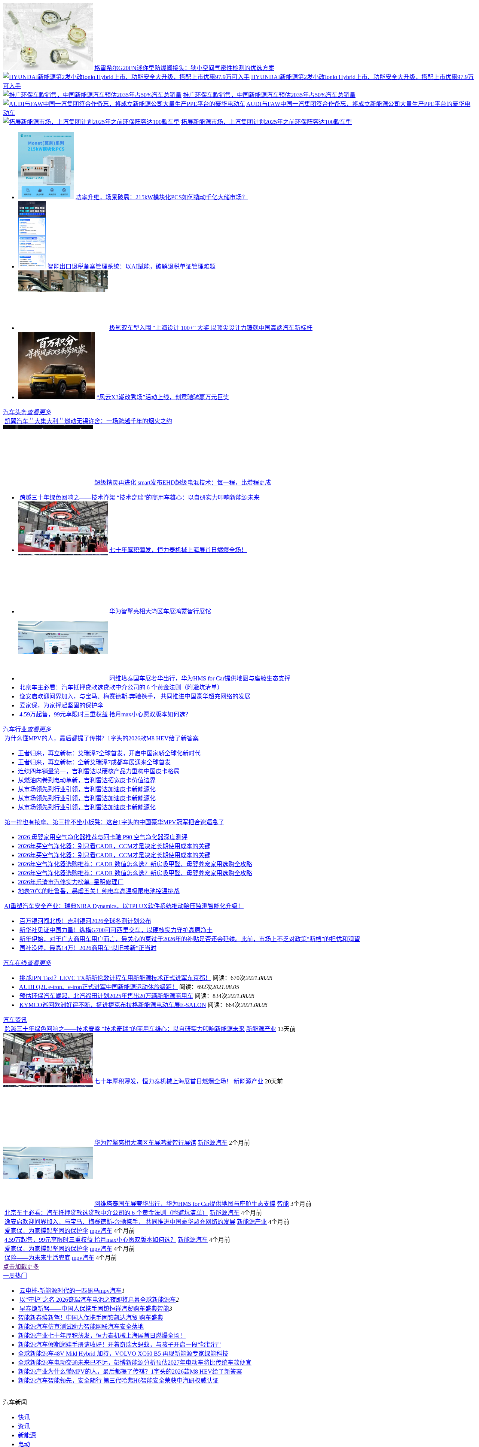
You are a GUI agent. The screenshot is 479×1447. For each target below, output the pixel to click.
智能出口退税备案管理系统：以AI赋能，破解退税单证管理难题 (132, 266)
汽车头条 (15, 412)
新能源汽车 (213, 1195)
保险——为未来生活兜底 (37, 1310)
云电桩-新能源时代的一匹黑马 (59, 1343)
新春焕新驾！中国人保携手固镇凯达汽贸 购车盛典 (96, 1370)
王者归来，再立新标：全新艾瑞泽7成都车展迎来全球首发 (94, 815)
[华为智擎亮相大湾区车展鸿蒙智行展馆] (63, 664)
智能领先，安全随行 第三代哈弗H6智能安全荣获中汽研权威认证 (133, 1433)
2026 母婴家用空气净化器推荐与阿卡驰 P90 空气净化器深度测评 (102, 889)
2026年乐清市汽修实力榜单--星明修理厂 (70, 934)
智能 (283, 1256)
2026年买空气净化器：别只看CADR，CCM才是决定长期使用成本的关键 (114, 898)
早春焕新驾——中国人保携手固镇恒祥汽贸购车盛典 (88, 1361)
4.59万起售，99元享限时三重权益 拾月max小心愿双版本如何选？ (105, 767)
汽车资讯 (15, 1072)
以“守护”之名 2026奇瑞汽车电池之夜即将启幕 (79, 1352)
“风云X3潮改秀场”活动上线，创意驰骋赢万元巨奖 (163, 397)
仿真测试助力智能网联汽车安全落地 (96, 1379)
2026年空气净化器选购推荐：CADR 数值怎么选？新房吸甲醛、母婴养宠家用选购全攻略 (135, 916)
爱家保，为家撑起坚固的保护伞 (61, 758)
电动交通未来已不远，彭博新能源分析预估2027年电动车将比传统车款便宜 (152, 1415)
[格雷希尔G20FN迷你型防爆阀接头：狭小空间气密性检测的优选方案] (48, 68)
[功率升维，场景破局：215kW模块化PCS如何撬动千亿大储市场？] (46, 197)
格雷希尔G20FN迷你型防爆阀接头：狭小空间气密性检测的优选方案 (184, 68)
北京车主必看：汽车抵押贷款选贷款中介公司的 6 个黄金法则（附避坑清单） (121, 740)
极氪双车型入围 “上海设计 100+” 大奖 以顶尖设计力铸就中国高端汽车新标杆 (210, 328)
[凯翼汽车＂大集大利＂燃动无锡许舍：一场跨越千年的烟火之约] (48, 473)
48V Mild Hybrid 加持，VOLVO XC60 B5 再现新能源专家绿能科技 (141, 1406)
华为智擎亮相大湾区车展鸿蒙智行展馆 (160, 664)
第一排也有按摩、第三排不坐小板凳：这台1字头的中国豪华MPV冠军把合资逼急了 (114, 874)
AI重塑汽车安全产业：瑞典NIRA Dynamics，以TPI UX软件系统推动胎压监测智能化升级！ (124, 958)
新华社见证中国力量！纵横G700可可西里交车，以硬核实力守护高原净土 (116, 982)
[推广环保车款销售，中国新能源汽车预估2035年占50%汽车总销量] (92, 95)
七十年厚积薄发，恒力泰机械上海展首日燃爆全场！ (178, 602)
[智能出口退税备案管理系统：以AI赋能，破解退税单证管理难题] (32, 266)
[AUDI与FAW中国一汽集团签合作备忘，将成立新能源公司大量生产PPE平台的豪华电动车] (124, 104)
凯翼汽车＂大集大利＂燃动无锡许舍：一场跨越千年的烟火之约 (178, 473)
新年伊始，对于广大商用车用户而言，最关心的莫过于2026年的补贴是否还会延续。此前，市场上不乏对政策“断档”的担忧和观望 (189, 991)
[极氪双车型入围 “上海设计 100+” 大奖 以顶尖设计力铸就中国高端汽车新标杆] (63, 328)
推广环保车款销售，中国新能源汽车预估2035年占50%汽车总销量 (269, 95)
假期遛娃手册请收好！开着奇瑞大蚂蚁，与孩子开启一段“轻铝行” (134, 1397)
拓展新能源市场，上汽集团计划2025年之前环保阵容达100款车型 (266, 122)
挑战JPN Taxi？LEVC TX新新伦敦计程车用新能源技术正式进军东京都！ (115, 1030)
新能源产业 (261, 1081)
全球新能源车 (158, 1352)
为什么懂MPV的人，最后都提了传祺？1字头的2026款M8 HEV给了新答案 (101, 791)
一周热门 (15, 1328)
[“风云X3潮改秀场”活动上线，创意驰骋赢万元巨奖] (56, 397)
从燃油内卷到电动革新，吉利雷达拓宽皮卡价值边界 (87, 832)
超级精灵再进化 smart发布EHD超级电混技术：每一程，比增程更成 (182, 535)
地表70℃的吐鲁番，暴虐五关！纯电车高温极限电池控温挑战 (99, 943)
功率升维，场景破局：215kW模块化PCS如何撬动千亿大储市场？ (162, 197)
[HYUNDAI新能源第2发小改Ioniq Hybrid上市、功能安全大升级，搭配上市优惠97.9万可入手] (126, 77)
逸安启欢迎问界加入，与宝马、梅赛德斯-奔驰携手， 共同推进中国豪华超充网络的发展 (134, 749)
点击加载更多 (21, 1319)
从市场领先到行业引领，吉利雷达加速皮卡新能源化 (87, 841)
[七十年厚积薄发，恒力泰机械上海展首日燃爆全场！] (63, 602)
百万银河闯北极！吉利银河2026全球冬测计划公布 (85, 973)
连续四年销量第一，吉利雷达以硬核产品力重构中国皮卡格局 (99, 823)
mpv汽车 (101, 1283)
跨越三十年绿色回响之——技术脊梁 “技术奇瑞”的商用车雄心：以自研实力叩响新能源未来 (139, 550)
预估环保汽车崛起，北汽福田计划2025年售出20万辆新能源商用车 (106, 1048)
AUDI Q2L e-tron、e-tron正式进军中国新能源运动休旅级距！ (98, 1039)
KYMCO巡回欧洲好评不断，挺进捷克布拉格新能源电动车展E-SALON (112, 1057)
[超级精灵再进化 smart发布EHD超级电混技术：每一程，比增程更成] (48, 535)
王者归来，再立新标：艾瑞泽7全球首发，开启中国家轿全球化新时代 (109, 806)
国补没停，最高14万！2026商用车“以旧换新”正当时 (87, 1000)
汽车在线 (15, 1015)
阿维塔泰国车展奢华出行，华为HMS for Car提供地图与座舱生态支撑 (199, 731)
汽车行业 (15, 782)
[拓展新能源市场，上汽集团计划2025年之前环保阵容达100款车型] (91, 122)
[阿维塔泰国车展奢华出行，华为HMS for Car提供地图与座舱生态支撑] (63, 731)
